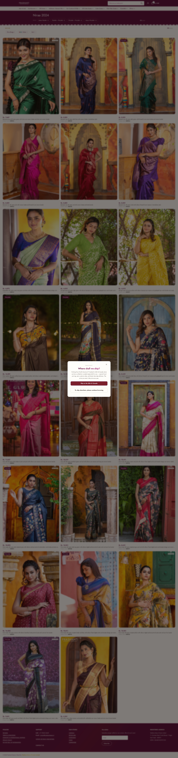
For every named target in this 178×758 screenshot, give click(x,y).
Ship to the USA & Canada (89, 383)
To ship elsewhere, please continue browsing (89, 390)
